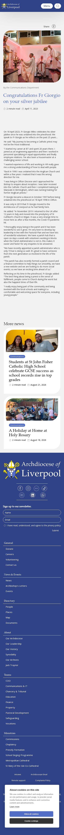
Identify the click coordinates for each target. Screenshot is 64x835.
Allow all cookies (31, 814)
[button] (47, 6)
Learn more (14, 807)
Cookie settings (31, 821)
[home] (11, 5)
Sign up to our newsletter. (17, 506)
